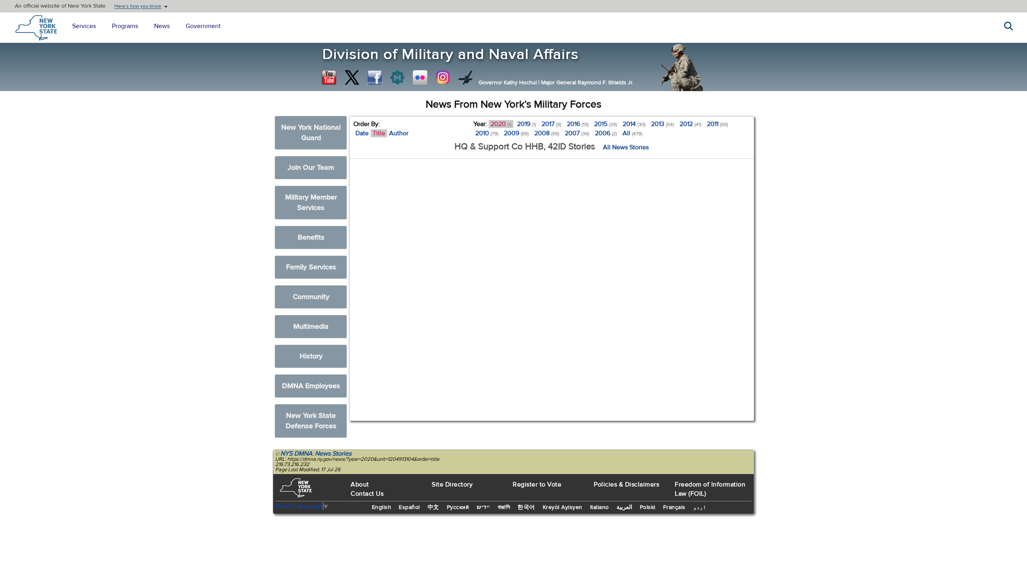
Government (203, 26)
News (162, 26)
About (360, 484)
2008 (546, 133)
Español (409, 507)
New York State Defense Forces (311, 421)
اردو (699, 507)
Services (84, 26)
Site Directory (452, 484)
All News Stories (626, 147)
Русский (458, 507)
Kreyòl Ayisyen (563, 507)
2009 (516, 133)
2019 (526, 124)
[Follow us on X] (352, 77)
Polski (648, 507)
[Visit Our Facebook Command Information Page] (374, 77)
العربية (624, 507)
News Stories (333, 454)
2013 (662, 124)
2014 (634, 124)
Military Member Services (311, 202)
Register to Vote (537, 484)
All (632, 133)
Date (362, 133)
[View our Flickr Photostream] (420, 77)
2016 (578, 124)
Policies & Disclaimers (626, 484)
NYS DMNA (296, 454)
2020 (501, 124)
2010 (486, 133)
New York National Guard (311, 132)
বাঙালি (504, 507)
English (382, 507)
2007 (577, 133)
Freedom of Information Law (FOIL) (710, 489)
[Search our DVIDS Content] (466, 77)
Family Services (311, 267)
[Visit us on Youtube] (329, 77)
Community (311, 296)
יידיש (483, 507)
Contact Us (367, 494)
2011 (717, 124)
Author (398, 133)
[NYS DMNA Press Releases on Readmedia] (397, 77)
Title (379, 133)
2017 (551, 124)
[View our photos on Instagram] (443, 77)
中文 (433, 507)
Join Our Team (311, 167)
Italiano (599, 507)
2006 (606, 133)
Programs (125, 26)
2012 (690, 124)
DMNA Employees (311, 386)
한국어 (526, 507)
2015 (605, 124)
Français (674, 507)
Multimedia (311, 326)
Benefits (311, 237)
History (311, 356)
